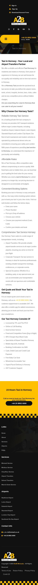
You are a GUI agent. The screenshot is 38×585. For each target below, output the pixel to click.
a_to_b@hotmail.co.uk (11, 532)
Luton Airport (6, 502)
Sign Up (15, 9)
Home (3, 433)
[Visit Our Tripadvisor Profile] (24, 29)
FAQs (3, 450)
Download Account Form (20, 12)
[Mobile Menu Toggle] (6, 39)
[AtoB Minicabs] (18, 557)
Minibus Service (7, 467)
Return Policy (18, 571)
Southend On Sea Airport (10, 519)
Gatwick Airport (7, 506)
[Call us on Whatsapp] (9, 29)
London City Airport (8, 515)
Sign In (14, 5)
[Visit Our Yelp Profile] (29, 29)
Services (4, 441)
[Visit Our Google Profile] (18, 29)
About (4, 437)
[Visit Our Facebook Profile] (13, 29)
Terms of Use (6, 571)
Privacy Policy (30, 571)
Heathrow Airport (7, 498)
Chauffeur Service (8, 472)
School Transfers (7, 480)
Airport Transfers (7, 476)
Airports (4, 446)
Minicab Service (7, 463)
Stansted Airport (7, 510)
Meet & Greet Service (9, 484)
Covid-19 (6, 574)
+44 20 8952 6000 (22, 300)
